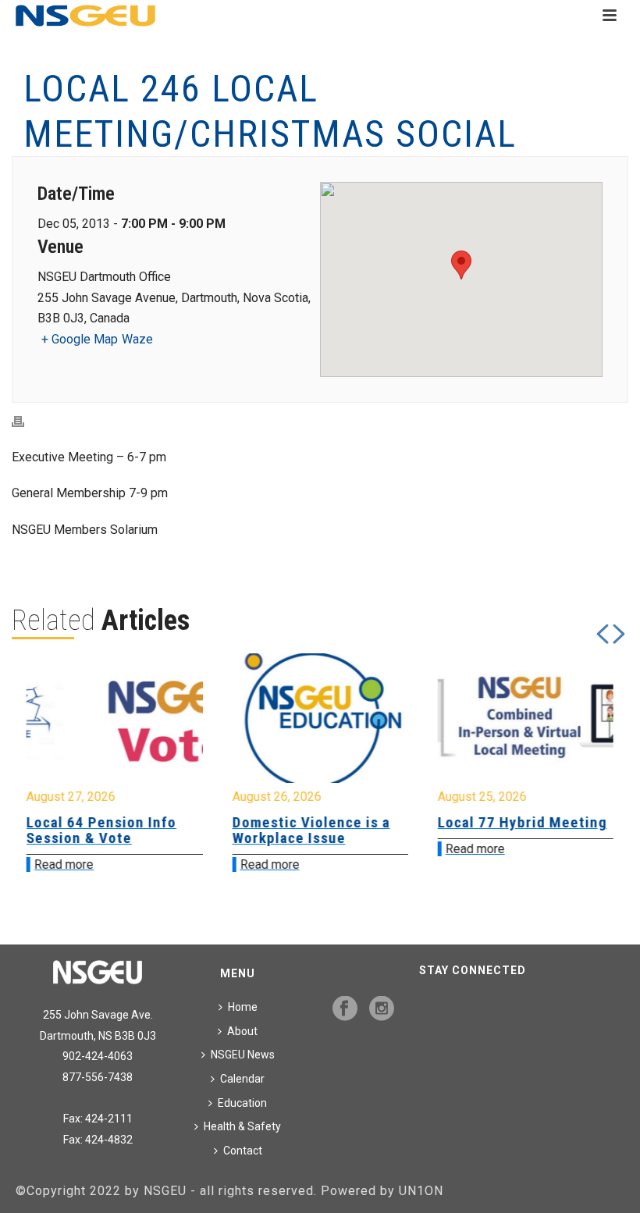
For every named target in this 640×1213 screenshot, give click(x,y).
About (242, 1031)
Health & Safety (242, 1126)
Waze (137, 339)
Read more (98, 864)
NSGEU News (243, 1054)
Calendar (242, 1078)
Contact (242, 1150)
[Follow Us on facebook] (344, 1009)
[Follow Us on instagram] (381, 1009)
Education (242, 1103)
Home (243, 1007)
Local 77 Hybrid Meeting (351, 822)
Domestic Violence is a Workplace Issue (140, 830)
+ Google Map (79, 339)
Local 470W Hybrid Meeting (535, 830)
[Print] (26, 421)
